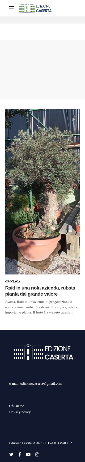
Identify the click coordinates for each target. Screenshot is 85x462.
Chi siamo (16, 405)
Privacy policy (20, 411)
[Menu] (12, 8)
